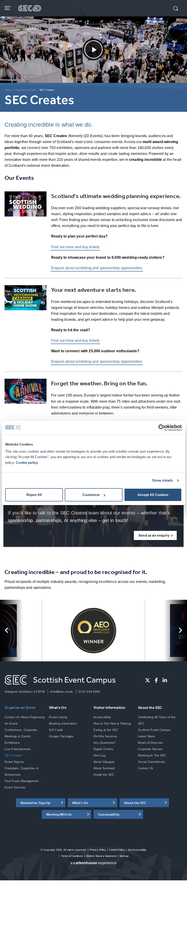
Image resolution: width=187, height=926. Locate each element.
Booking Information (63, 723)
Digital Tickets (103, 749)
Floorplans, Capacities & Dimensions (21, 771)
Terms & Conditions (72, 856)
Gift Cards (56, 730)
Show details (162, 480)
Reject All (34, 495)
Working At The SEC (152, 755)
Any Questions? (105, 742)
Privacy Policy (98, 849)
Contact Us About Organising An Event (24, 720)
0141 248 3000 (89, 691)
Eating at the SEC (106, 730)
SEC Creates (14, 755)
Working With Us (59, 814)
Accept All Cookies (153, 495)
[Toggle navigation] (8, 8)
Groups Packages (61, 736)
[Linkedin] (164, 680)
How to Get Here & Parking (112, 723)
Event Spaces (14, 762)
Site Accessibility (137, 849)
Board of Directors (150, 742)
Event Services (15, 787)
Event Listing (58, 717)
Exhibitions (12, 742)
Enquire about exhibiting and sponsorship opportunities (96, 268)
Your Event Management (21, 781)
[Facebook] (156, 680)
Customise (91, 495)
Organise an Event (25, 90)
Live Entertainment (18, 749)
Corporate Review (150, 749)
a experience (93, 863)
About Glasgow (104, 762)
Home (8, 90)
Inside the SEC (104, 774)
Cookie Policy (117, 849)
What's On (57, 707)
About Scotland (104, 768)
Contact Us (145, 768)
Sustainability (108, 814)
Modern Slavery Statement (101, 856)
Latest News (146, 736)
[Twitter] (147, 680)
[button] (175, 9)
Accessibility (102, 717)
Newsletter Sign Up (36, 803)
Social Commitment (151, 762)
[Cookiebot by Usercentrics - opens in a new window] (162, 427)
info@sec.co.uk (61, 691)
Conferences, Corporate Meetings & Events (21, 733)
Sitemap (124, 856)
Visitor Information (109, 707)
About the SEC (150, 707)
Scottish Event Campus (154, 730)
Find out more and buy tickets (75, 247)
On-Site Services (105, 736)
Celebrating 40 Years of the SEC (156, 720)
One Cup (100, 755)
